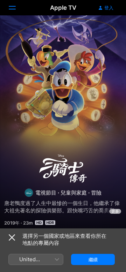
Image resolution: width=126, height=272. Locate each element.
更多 (115, 211)
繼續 (93, 259)
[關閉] (12, 237)
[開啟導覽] (16, 7)
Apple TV (63, 7)
